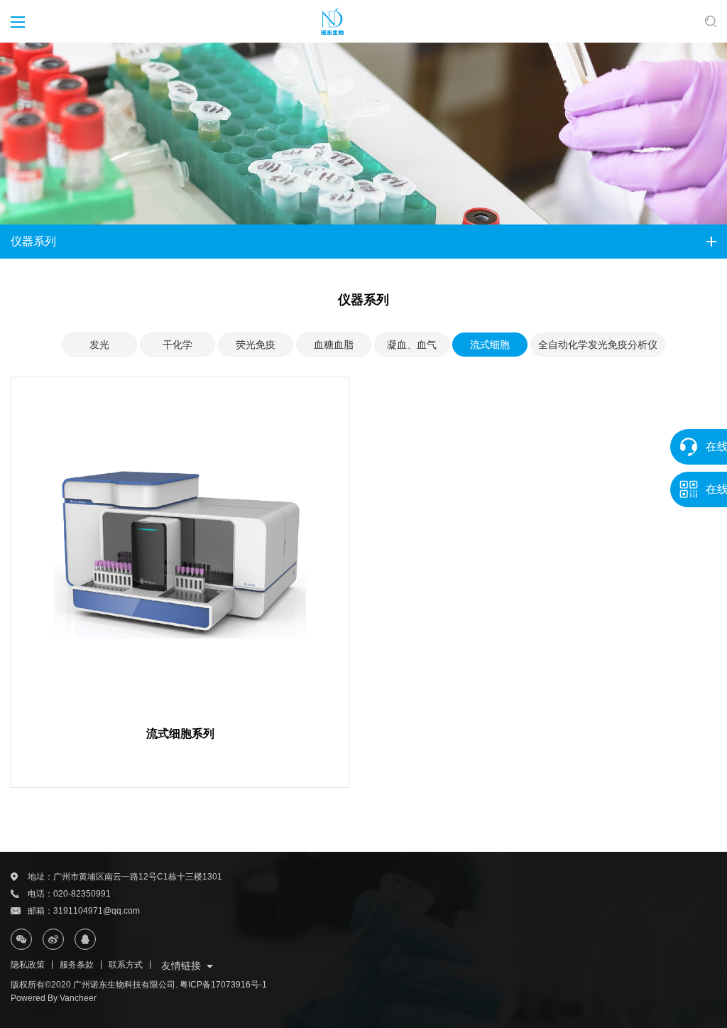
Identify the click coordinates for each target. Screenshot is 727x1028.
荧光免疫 (255, 344)
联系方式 (126, 965)
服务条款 (77, 965)
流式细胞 (490, 344)
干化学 (177, 344)
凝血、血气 (412, 344)
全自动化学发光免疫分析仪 (597, 344)
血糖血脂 (334, 344)
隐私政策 (28, 965)
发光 (99, 344)
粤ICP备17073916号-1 (223, 985)
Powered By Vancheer (54, 998)
